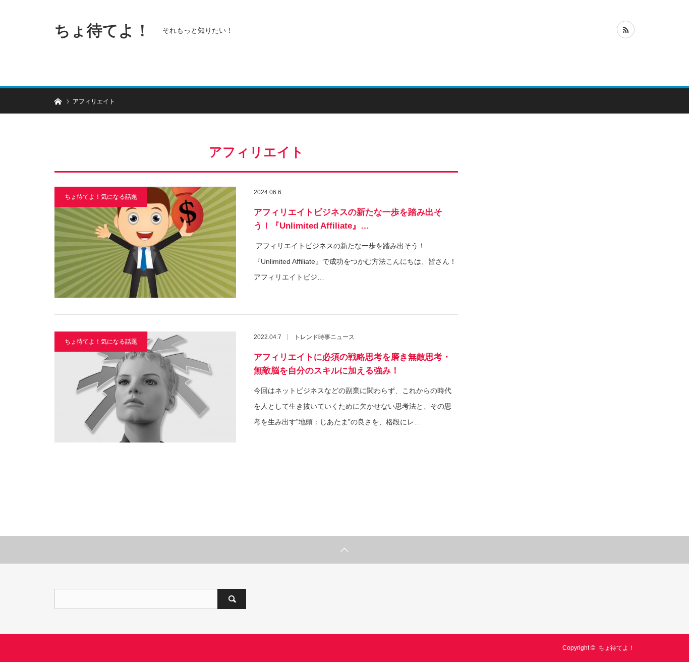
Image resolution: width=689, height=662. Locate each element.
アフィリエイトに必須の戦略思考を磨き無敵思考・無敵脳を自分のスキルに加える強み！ (352, 363)
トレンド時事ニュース (324, 337)
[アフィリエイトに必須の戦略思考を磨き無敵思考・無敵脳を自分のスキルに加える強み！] (145, 387)
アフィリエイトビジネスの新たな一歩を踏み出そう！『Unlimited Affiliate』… (348, 219)
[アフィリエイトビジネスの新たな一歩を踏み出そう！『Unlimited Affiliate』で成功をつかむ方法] (145, 242)
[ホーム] (57, 100)
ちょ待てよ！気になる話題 (101, 196)
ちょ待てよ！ (102, 30)
